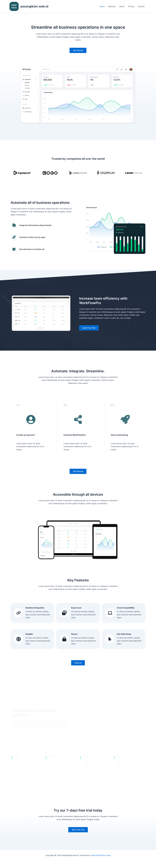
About (121, 6)
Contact (141, 6)
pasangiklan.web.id (34, 6)
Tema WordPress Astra (101, 855)
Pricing (131, 6)
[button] (78, 50)
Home (102, 6)
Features (112, 6)
